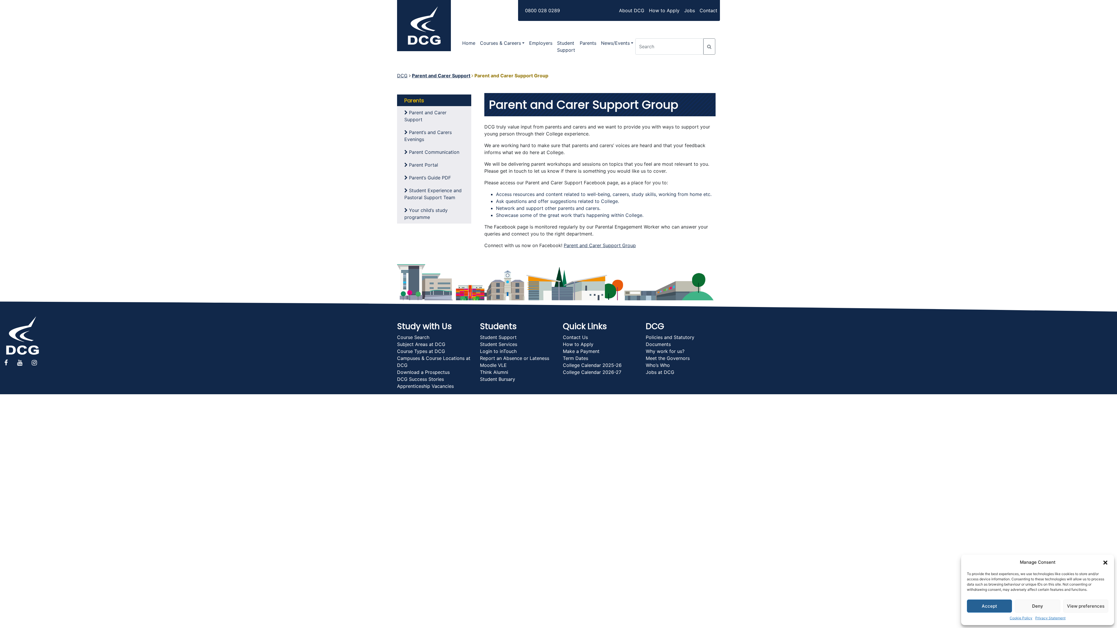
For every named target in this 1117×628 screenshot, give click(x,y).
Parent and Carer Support (441, 75)
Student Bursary (497, 379)
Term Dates (575, 358)
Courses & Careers (500, 43)
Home (468, 43)
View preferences (1085, 606)
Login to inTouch (498, 351)
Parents (588, 43)
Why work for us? (665, 351)
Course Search (413, 337)
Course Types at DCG (421, 351)
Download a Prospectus (423, 372)
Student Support (566, 46)
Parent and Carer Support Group (600, 245)
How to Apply (664, 10)
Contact (708, 10)
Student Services (498, 344)
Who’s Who (658, 365)
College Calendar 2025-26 (592, 365)
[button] (1105, 562)
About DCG (631, 10)
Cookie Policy (1021, 618)
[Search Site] (709, 46)
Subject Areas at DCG (421, 344)
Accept (989, 606)
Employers (540, 43)
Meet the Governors (668, 358)
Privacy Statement (1050, 618)
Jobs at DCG (660, 372)
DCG (402, 75)
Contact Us (575, 337)
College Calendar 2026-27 (592, 372)
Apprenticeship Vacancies (425, 386)
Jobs (689, 10)
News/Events (615, 43)
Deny (1037, 606)
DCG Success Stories (420, 379)
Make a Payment (581, 351)
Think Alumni (494, 372)
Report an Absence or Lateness (514, 358)
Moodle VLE (493, 365)
